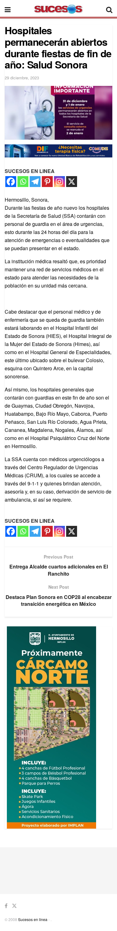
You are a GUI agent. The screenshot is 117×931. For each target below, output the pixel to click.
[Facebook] (10, 181)
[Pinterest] (47, 181)
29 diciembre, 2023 (22, 78)
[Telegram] (35, 181)
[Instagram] (59, 181)
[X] (71, 181)
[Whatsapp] (22, 181)
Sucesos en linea (32, 919)
